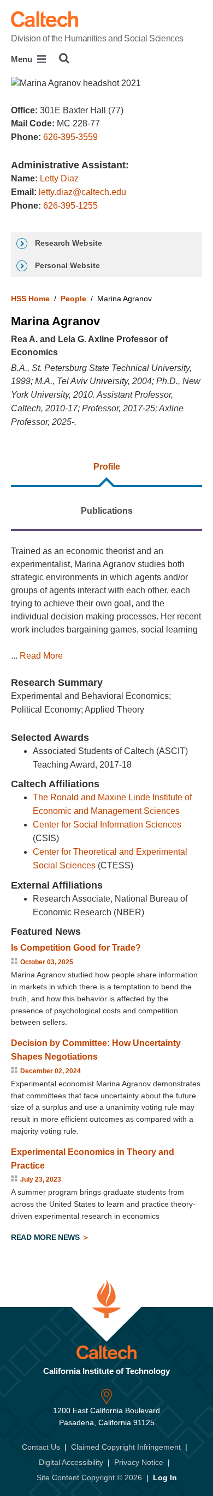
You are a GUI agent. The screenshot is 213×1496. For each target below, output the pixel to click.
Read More (41, 655)
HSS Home (30, 298)
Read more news (46, 1237)
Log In (165, 1477)
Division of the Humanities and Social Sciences (97, 38)
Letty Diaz (59, 178)
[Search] (64, 58)
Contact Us (41, 1447)
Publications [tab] (107, 510)
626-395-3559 (70, 137)
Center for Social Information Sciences (107, 824)
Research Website (67, 243)
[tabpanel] (106, 896)
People (73, 298)
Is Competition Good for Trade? (76, 947)
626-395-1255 (70, 205)
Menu (22, 59)
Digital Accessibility (71, 1462)
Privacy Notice (138, 1462)
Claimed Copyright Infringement (126, 1447)
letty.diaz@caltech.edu (82, 192)
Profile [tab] (106, 466)
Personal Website (66, 265)
